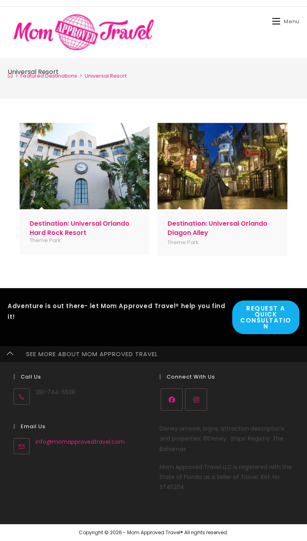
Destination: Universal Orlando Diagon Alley (217, 228)
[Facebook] (172, 400)
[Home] (10, 76)
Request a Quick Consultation (265, 317)
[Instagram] (196, 400)
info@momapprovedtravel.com (80, 442)
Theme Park (45, 240)
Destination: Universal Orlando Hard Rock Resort (80, 228)
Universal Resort (106, 76)
